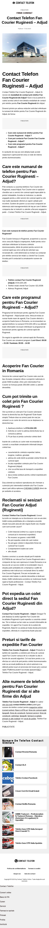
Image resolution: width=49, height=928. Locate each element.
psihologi (15, 716)
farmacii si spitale (35, 716)
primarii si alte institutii (11, 719)
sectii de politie (30, 719)
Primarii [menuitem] (3, 915)
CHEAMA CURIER (31, 488)
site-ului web (7, 705)
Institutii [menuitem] (3, 924)
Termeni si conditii (34, 868)
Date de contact (29, 874)
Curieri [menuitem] (2, 902)
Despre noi (17, 874)
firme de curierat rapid (37, 710)
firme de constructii (17, 713)
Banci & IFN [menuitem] (4, 897)
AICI (39, 670)
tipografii (5, 713)
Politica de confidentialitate (16, 868)
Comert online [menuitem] (5, 893)
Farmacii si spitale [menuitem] (7, 911)
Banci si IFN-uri (21, 710)
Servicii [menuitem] (3, 906)
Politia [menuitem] (2, 920)
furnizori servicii (32, 713)
